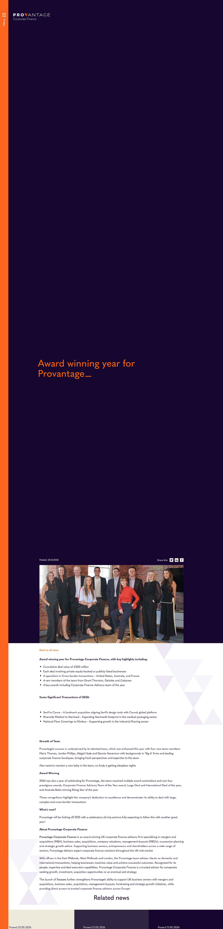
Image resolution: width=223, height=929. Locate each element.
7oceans (61, 879)
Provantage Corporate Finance (57, 837)
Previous (120, 278)
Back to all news (49, 650)
